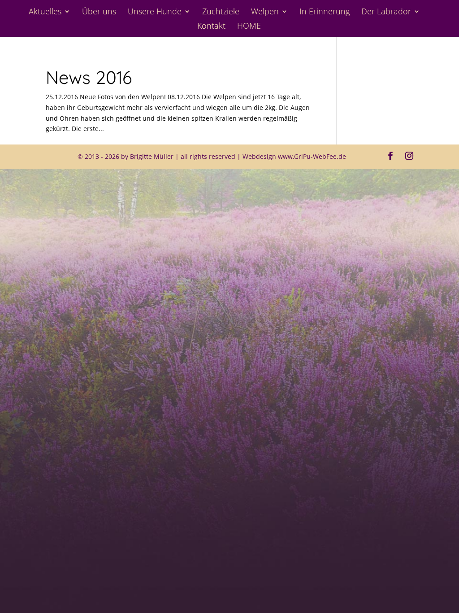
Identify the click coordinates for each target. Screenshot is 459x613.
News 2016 (89, 77)
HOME (249, 26)
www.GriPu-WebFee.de (312, 156)
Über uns (99, 12)
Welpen (265, 12)
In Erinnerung (324, 12)
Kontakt (211, 26)
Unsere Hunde (155, 12)
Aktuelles (45, 12)
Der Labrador (386, 12)
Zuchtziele (220, 12)
